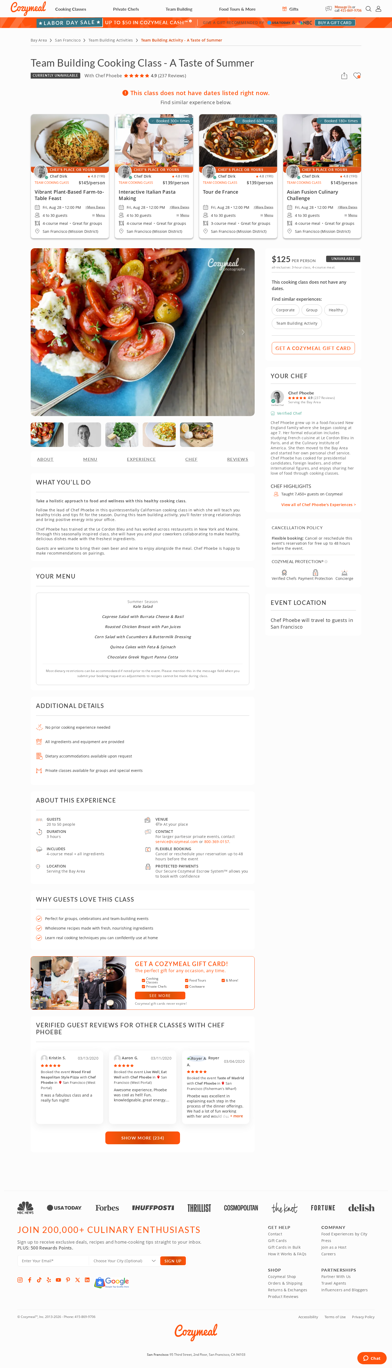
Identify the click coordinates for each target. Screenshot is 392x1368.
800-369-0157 (216, 841)
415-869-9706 (351, 10)
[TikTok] (39, 1279)
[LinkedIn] (87, 1279)
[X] (77, 1279)
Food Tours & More (237, 9)
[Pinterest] (68, 1279)
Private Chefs (126, 9)
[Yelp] (48, 1279)
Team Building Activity (296, 323)
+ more (236, 1115)
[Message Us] (330, 8)
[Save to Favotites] (359, 77)
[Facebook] (29, 1279)
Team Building (179, 9)
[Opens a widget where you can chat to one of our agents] (372, 1358)
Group (312, 309)
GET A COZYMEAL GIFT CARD (313, 348)
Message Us (343, 7)
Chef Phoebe (301, 393)
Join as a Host (333, 1247)
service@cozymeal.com (176, 841)
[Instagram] (20, 1279)
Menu (100, 215)
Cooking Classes (70, 9)
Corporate (285, 309)
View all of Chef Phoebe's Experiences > (318, 504)
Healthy (336, 309)
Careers (328, 1253)
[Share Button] (344, 75)
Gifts (293, 9)
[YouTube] (58, 1279)
